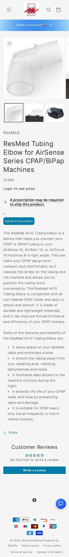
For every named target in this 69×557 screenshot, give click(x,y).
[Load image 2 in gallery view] (34, 112)
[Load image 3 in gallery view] (55, 112)
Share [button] (12, 432)
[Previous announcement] (7, 25)
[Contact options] (61, 504)
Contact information (50, 552)
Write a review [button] (34, 470)
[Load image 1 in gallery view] (13, 112)
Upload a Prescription (19, 221)
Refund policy (30, 545)
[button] (9, 10)
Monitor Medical (32, 540)
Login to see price (19, 189)
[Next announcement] (62, 25)
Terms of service (21, 552)
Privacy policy (52, 545)
